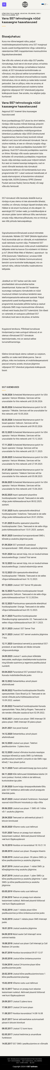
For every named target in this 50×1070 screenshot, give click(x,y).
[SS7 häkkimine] (25, 4)
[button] (4, 4)
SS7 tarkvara (22, 1063)
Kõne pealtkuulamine (10, 13)
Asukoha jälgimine (28, 13)
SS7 (17, 15)
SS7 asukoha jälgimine (32, 1061)
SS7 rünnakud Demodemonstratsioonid (24, 1059)
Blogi (32, 1063)
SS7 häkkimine (14, 1061)
